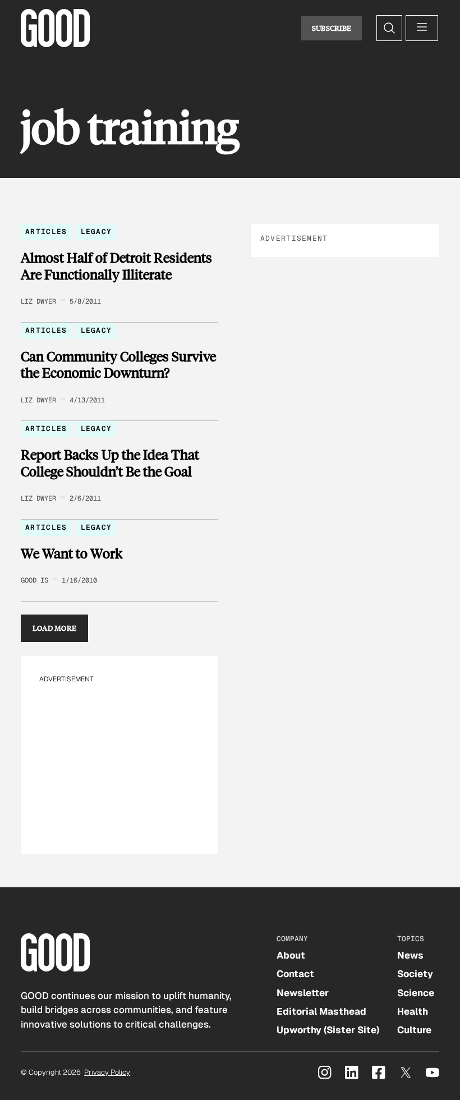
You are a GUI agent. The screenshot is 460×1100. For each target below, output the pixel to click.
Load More (55, 628)
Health (412, 1011)
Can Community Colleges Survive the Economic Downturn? (118, 364)
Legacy (96, 231)
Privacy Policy (107, 1072)
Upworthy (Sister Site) (328, 1030)
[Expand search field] (389, 28)
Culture (414, 1030)
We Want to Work (71, 553)
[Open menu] (422, 28)
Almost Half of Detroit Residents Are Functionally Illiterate (116, 265)
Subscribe (332, 28)
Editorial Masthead (321, 1011)
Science (415, 993)
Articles (46, 231)
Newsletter (303, 993)
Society (415, 974)
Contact (295, 974)
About (291, 955)
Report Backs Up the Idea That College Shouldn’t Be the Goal (110, 462)
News (410, 955)
